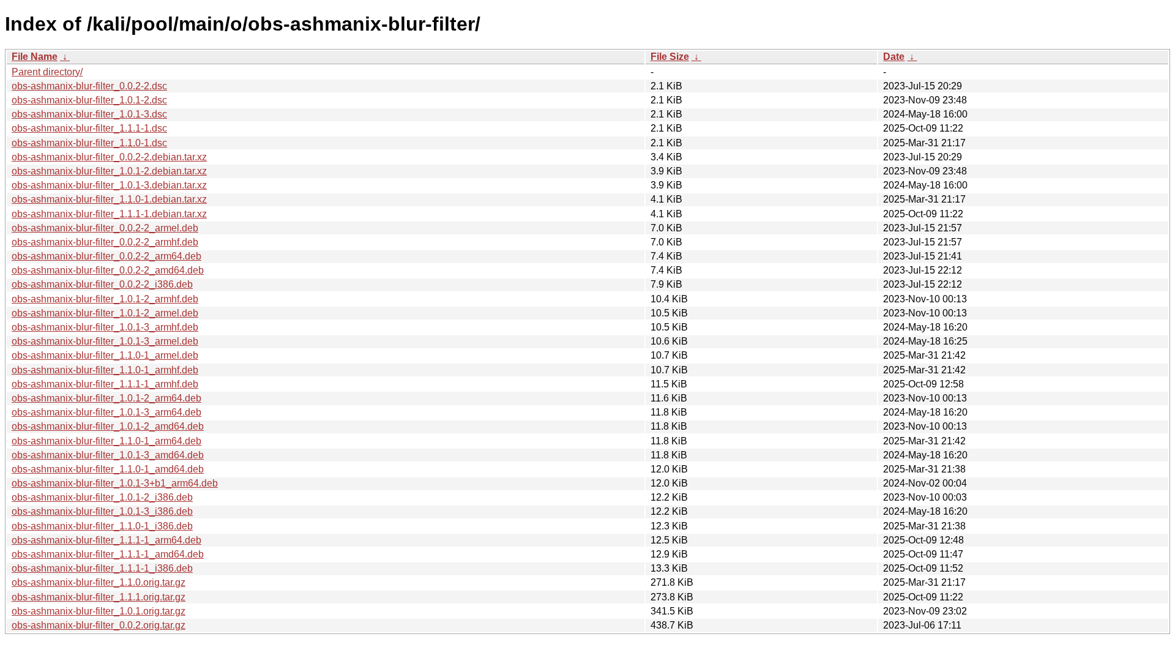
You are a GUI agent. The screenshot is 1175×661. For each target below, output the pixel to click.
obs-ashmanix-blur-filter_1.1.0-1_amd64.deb (108, 469)
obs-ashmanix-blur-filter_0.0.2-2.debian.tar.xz (109, 157)
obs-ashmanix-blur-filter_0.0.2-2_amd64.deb (108, 270)
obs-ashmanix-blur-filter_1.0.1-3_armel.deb (105, 341)
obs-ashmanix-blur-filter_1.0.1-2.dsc (89, 100)
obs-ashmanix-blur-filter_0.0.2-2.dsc (89, 86)
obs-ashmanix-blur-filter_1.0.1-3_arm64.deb (106, 412)
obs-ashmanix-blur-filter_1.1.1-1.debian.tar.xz (109, 214)
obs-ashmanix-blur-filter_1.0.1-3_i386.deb (102, 511)
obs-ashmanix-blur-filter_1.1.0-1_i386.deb (102, 526)
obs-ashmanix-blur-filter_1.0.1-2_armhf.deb (105, 299)
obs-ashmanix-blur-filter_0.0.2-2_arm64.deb (106, 256)
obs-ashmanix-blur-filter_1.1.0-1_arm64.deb (106, 441)
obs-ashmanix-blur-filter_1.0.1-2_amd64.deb (108, 426)
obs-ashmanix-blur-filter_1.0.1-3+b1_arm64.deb (115, 483)
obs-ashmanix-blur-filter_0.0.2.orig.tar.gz (98, 625)
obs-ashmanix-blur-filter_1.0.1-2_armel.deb (105, 313)
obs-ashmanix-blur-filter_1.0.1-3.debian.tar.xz (109, 185)
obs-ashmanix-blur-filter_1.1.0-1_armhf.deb (105, 370)
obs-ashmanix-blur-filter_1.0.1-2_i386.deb (102, 497)
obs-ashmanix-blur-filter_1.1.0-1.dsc (89, 143)
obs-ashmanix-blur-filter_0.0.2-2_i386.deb (102, 284)
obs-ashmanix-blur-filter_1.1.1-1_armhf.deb (105, 384)
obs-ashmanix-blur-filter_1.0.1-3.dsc (89, 114)
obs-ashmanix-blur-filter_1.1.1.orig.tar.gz (98, 597)
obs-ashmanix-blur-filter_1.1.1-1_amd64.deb (108, 554)
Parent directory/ (47, 72)
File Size (670, 56)
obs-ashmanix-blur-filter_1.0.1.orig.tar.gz (98, 611)
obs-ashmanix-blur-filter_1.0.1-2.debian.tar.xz (109, 171)
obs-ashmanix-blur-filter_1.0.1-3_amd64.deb (108, 455)
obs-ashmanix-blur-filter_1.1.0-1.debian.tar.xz (109, 199)
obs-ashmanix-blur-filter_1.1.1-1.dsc (89, 128)
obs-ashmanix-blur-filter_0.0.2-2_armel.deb (105, 228)
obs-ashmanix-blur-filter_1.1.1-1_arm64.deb (106, 540)
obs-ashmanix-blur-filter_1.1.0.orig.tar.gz (98, 582)
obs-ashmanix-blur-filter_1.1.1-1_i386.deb (102, 568)
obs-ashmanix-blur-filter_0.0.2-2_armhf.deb (105, 242)
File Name (35, 56)
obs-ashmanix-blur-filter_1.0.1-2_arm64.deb (106, 398)
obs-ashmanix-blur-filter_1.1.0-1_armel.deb (105, 355)
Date (894, 56)
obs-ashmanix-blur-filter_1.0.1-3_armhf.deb (105, 327)
